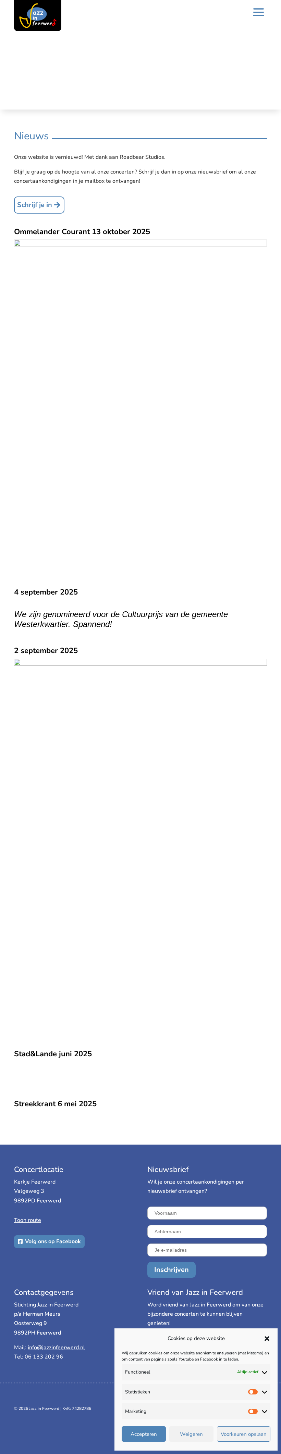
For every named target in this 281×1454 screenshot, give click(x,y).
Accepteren (144, 1434)
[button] (267, 1338)
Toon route (27, 1220)
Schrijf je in (34, 204)
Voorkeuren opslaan (244, 1434)
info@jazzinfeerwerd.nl (56, 1347)
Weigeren (191, 1434)
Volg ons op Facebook (53, 1241)
